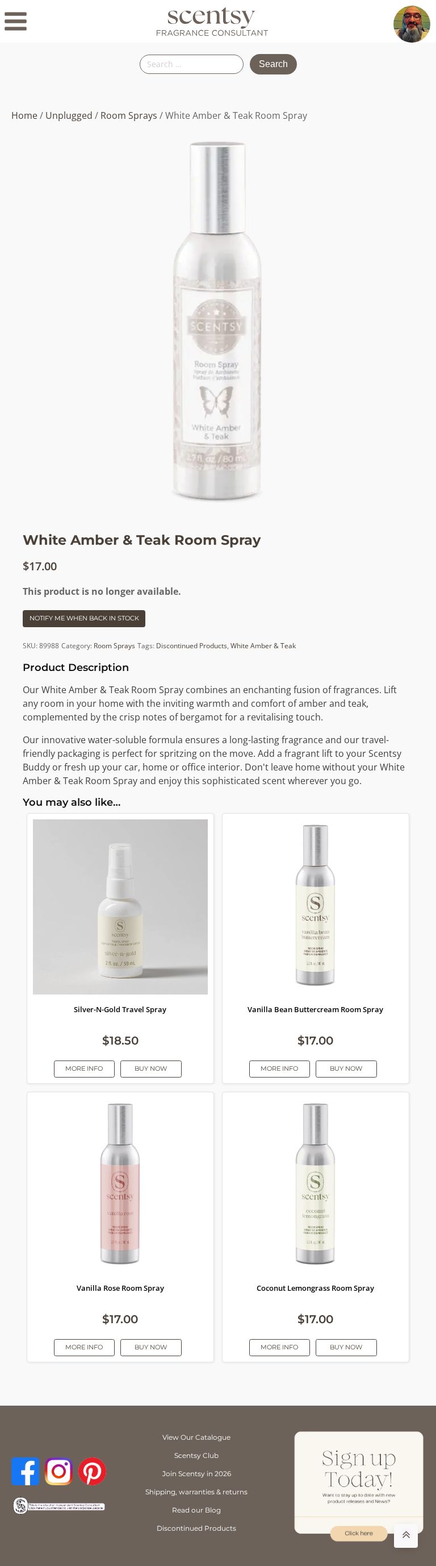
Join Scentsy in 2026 (196, 1473)
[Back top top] (406, 1536)
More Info (84, 1068)
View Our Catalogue (196, 1437)
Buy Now (151, 1068)
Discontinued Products (191, 646)
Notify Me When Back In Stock (84, 618)
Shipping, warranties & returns (196, 1492)
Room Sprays (128, 115)
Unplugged (69, 115)
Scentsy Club (196, 1455)
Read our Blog (196, 1510)
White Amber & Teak (263, 646)
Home (24, 115)
